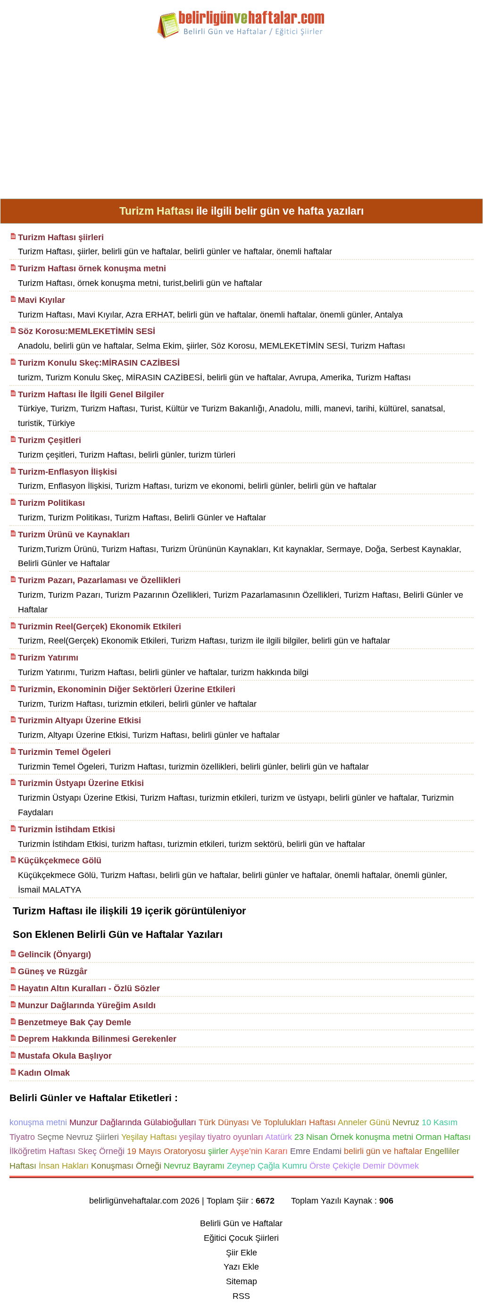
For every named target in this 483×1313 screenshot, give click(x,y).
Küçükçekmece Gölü (59, 860)
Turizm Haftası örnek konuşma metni (92, 268)
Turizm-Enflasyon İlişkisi (67, 472)
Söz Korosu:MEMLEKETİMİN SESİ (86, 331)
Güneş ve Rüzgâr (52, 971)
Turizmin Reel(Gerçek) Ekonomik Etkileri (99, 626)
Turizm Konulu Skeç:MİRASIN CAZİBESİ (99, 363)
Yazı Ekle (241, 1266)
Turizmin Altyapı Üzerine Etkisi (79, 720)
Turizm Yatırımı (48, 657)
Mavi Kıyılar (41, 300)
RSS (241, 1296)
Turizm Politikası (51, 503)
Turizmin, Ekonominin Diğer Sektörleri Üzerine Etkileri (126, 689)
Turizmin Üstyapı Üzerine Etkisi (81, 783)
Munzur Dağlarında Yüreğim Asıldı (87, 1005)
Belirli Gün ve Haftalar (241, 1223)
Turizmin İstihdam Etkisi (66, 829)
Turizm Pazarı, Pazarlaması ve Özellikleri (99, 580)
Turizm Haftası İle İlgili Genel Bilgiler (91, 394)
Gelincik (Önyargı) (54, 954)
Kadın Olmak (44, 1073)
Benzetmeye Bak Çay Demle (74, 1022)
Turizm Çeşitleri (49, 440)
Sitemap (241, 1281)
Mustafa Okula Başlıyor (65, 1056)
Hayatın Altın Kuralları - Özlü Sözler (89, 988)
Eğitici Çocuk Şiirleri (241, 1238)
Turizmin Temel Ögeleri (64, 752)
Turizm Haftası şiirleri (61, 237)
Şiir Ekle (241, 1252)
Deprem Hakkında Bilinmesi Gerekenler (97, 1039)
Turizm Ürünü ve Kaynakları (74, 534)
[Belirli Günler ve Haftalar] (241, 37)
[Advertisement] (241, 123)
